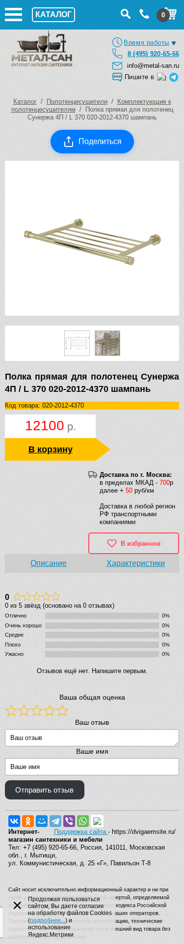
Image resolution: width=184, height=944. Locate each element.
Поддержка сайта (81, 831)
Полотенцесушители (77, 101)
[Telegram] (55, 821)
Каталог (25, 101)
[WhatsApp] (83, 821)
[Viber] (69, 821)
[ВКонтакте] (14, 821)
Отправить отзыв (44, 790)
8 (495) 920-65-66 (153, 54)
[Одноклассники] (28, 821)
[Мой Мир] (42, 821)
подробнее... (47, 920)
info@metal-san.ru (153, 65)
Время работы (146, 42)
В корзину (50, 449)
